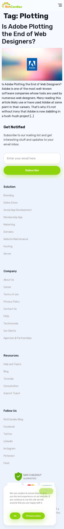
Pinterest (9, 455)
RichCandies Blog (13, 419)
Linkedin (8, 441)
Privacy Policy (12, 301)
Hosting (8, 246)
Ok (15, 516)
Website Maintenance (16, 239)
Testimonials (11, 323)
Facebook (9, 426)
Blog (6, 371)
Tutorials (9, 378)
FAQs (6, 316)
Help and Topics (12, 364)
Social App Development (18, 210)
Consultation (11, 386)
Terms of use (11, 294)
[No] (46, 491)
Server (7, 253)
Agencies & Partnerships (18, 338)
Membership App (13, 217)
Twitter (8, 434)
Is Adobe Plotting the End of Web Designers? (27, 34)
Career (7, 287)
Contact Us (10, 309)
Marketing (9, 224)
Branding (9, 195)
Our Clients (10, 330)
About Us (9, 279)
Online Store (11, 202)
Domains (9, 231)
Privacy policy (33, 516)
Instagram (9, 448)
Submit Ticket (12, 393)
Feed (6, 463)
